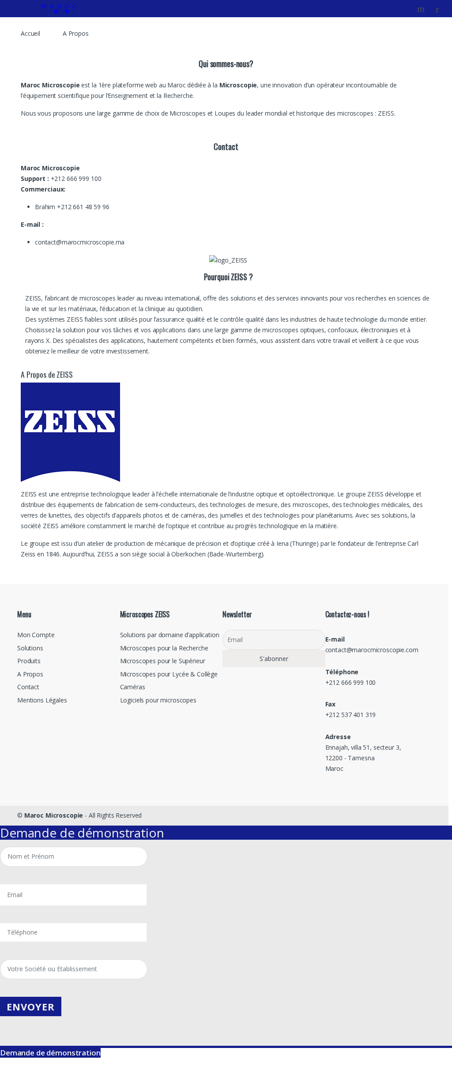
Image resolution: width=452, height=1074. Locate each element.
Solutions (30, 648)
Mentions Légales (42, 700)
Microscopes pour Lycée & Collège (169, 674)
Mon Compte (36, 635)
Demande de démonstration (50, 1053)
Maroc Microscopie (53, 815)
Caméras (132, 687)
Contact (28, 687)
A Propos (30, 674)
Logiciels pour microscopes (158, 700)
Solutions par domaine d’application (169, 635)
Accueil (30, 33)
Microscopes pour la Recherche (164, 648)
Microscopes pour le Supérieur (162, 661)
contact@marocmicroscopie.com (371, 650)
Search (422, 9)
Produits (29, 661)
